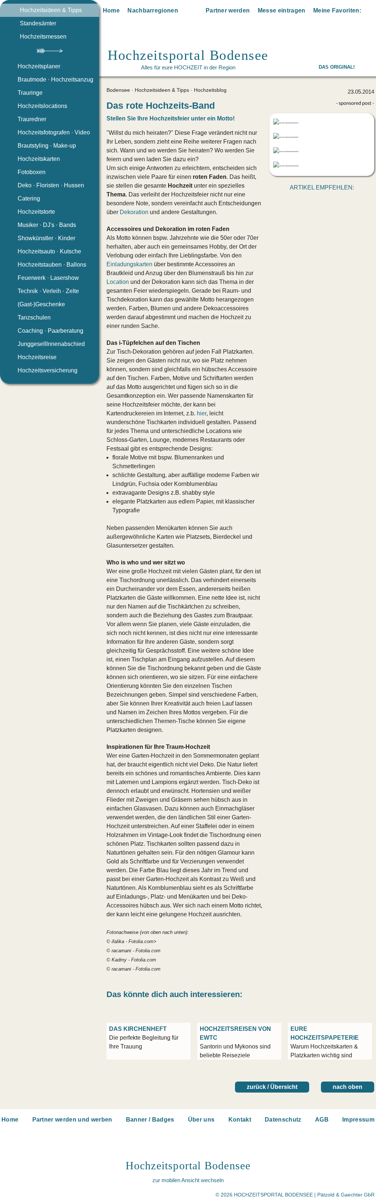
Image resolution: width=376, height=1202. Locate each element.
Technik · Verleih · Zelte (48, 291)
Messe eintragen (282, 10)
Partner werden (228, 10)
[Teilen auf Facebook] (330, 201)
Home (111, 10)
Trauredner (32, 119)
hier (201, 413)
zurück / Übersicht (272, 1087)
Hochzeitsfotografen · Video (54, 132)
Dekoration (134, 212)
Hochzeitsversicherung (47, 370)
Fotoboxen (32, 172)
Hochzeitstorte (36, 212)
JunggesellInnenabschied (51, 344)
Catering (29, 198)
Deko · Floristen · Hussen (51, 185)
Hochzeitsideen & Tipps (51, 10)
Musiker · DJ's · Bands (47, 225)
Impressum (358, 1119)
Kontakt (239, 1119)
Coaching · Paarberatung (50, 331)
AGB (322, 1119)
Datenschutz (283, 1119)
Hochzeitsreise (37, 357)
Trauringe (30, 93)
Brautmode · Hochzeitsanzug (55, 79)
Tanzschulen (34, 317)
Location (117, 282)
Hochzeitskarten (39, 159)
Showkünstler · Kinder (46, 238)
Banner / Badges (150, 1119)
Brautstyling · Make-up (47, 145)
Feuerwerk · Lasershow (48, 278)
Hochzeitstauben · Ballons (52, 264)
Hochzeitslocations (42, 106)
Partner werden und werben (72, 1119)
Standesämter (38, 23)
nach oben (347, 1087)
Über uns (201, 1119)
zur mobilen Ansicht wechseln (188, 1180)
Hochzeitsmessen (43, 36)
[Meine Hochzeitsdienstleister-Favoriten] (369, 12)
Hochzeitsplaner (39, 66)
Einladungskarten (129, 264)
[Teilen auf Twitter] (314, 201)
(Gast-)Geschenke (41, 304)
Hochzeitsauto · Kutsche (49, 251)
